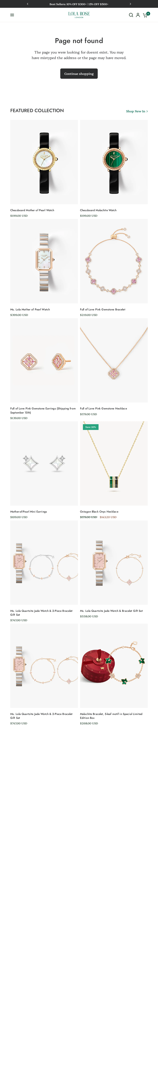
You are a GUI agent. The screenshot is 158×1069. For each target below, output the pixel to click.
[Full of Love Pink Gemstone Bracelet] (114, 261)
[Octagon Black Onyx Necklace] (114, 463)
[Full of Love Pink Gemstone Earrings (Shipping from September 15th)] (44, 360)
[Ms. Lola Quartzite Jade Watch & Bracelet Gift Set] (114, 563)
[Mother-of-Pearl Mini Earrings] (44, 463)
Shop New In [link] (135, 111)
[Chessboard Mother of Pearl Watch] (44, 162)
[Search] (131, 15)
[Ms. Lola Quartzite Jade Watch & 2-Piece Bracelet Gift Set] (44, 563)
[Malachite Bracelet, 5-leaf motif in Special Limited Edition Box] (114, 666)
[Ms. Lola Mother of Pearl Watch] (44, 261)
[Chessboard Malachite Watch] (114, 162)
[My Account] (138, 15)
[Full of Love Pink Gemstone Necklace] (114, 360)
